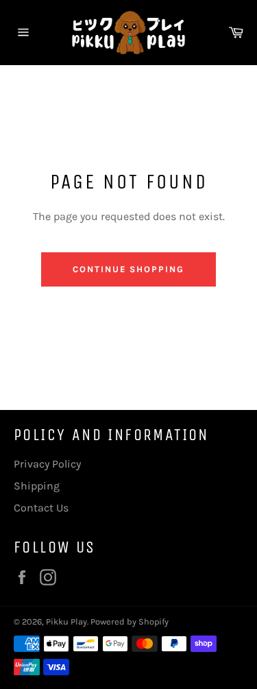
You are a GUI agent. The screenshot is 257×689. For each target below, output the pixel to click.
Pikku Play (66, 621)
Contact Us (41, 507)
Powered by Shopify (129, 621)
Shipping (37, 485)
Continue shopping (128, 269)
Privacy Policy (47, 463)
